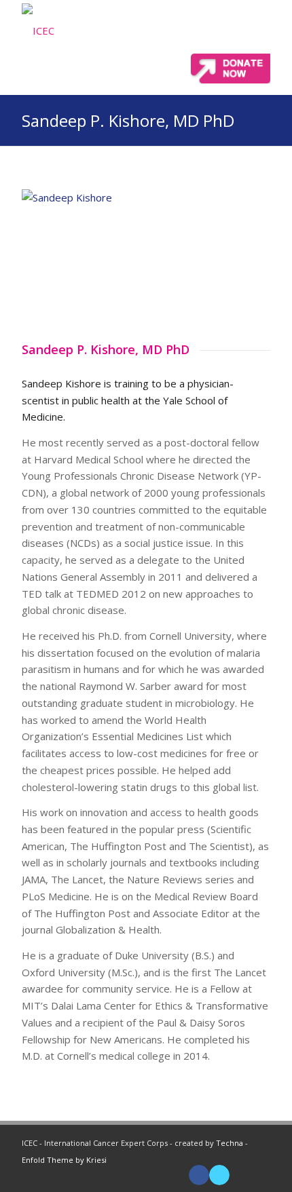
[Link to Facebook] (199, 1175)
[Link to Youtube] (240, 1175)
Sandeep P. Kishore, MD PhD (128, 120)
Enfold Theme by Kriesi (64, 1160)
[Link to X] (219, 1175)
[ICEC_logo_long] (84, 30)
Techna (229, 1143)
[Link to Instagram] (260, 1175)
